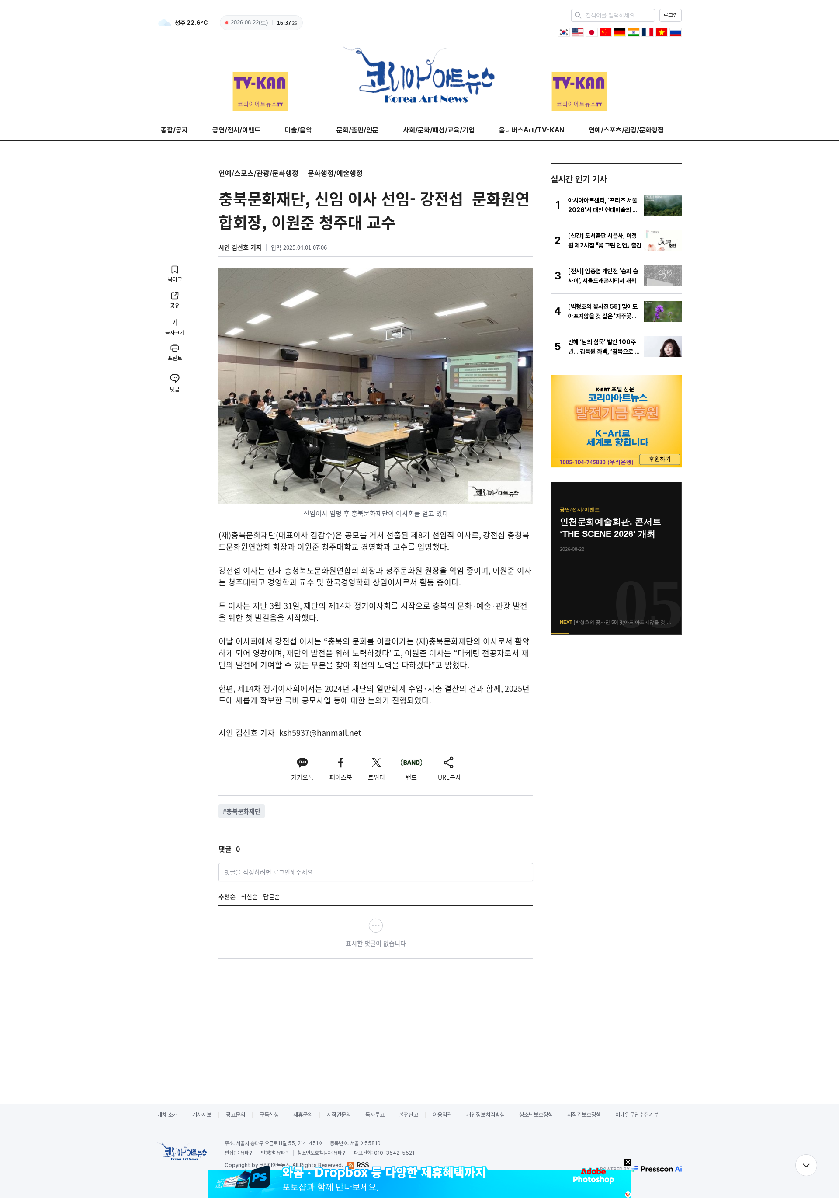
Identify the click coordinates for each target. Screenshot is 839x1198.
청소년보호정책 (536, 1114)
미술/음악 (298, 130)
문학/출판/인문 (357, 130)
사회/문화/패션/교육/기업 (439, 130)
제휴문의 (302, 1114)
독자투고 (375, 1114)
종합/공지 (174, 130)
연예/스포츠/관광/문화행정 (626, 130)
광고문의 (235, 1114)
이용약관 (442, 1114)
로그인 (670, 15)
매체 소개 (167, 1114)
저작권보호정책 (584, 1114)
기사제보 (201, 1114)
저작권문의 (339, 1114)
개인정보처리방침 (485, 1114)
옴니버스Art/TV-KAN (531, 130)
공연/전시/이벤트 (236, 130)
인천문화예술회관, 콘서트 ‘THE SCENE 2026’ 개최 (610, 528)
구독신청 (269, 1114)
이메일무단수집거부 (637, 1114)
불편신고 (408, 1114)
